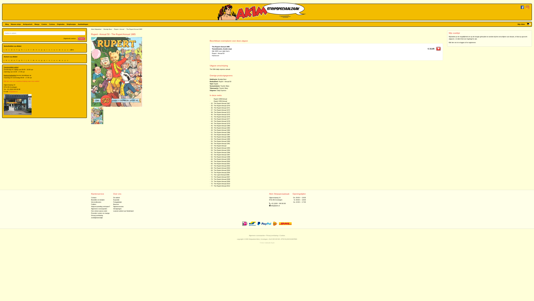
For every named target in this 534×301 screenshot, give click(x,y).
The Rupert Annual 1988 (222, 137)
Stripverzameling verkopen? (100, 206)
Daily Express (221, 90)
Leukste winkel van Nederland (123, 211)
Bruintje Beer (108, 29)
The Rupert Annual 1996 (222, 152)
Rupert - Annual (119, 29)
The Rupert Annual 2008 (222, 179)
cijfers (72, 50)
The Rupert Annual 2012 (222, 186)
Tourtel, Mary (224, 86)
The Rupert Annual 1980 (222, 126)
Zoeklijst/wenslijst (97, 218)
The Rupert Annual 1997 (222, 155)
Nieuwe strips (16, 24)
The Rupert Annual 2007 (222, 177)
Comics (44, 24)
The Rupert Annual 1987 (222, 134)
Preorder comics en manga (100, 213)
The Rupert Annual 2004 (222, 170)
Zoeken (81, 39)
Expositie (116, 200)
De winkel (116, 197)
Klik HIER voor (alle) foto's (221, 51)
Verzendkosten (96, 202)
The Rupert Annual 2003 (222, 168)
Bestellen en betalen (98, 200)
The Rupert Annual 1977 (222, 119)
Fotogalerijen (117, 202)
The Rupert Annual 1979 (222, 123)
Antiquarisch (27, 24)
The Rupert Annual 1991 (222, 143)
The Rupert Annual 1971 (222, 108)
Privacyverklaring (97, 215)
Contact (93, 197)
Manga (36, 24)
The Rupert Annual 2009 (222, 181)
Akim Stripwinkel (96, 29)
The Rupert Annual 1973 (222, 112)
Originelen (61, 24)
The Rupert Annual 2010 (222, 184)
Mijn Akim (521, 24)
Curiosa (52, 24)
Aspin (273, 243)
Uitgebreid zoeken (69, 38)
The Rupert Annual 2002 (222, 166)
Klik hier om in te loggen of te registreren (462, 42)
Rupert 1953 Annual (220, 101)
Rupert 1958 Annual (220, 99)
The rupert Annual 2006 (221, 175)
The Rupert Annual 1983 (222, 128)
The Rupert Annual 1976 (222, 117)
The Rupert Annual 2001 (222, 163)
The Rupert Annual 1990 (222, 141)
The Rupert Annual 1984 (222, 130)
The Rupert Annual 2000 (222, 161)
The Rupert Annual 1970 (222, 105)
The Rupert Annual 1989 (222, 139)
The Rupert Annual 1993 (222, 148)
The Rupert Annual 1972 (222, 110)
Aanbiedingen (83, 24)
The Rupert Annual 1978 (222, 121)
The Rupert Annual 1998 (222, 157)
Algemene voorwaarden (99, 209)
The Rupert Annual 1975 (222, 114)
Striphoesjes (71, 24)
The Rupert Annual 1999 (222, 159)
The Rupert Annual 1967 (222, 103)
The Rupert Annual (220, 146)
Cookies (282, 235)
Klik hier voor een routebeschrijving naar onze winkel (21, 81)
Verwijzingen (117, 209)
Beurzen (116, 204)
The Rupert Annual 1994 (222, 150)
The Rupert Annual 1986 (222, 132)
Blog (7, 24)
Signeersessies (118, 206)
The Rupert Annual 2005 (222, 172)
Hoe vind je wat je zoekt (99, 211)
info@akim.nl (13, 91)
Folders (93, 204)
